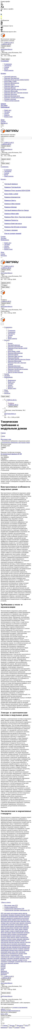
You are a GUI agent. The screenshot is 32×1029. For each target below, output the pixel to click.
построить (14, 944)
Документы (7, 65)
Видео (6, 69)
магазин (21, 931)
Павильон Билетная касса (12, 96)
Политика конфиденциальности (10, 1010)
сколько (20, 953)
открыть (3, 939)
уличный (14, 960)
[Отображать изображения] (2, 22)
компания (4, 929)
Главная (3, 964)
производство (25, 947)
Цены (3, 120)
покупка (11, 942)
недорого (14, 934)
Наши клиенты (8, 70)
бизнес (23, 915)
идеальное (28, 923)
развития (26, 948)
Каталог (3, 73)
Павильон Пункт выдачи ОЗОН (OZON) (16, 80)
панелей (17, 940)
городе (28, 921)
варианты (27, 916)
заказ (17, 923)
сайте (16, 952)
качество (26, 926)
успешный (11, 961)
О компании (5, 61)
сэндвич (12, 956)
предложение (22, 944)
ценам (29, 961)
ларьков (25, 929)
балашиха (12, 915)
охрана (14, 939)
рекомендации (13, 950)
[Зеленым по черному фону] (1, 18)
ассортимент (4, 915)
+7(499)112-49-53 (8, 42)
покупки (16, 942)
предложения (5, 945)
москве (14, 932)
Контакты (4, 123)
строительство (5, 956)
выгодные (10, 921)
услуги (25, 960)
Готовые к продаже (10, 99)
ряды (13, 952)
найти (9, 934)
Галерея (6, 67)
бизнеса (28, 915)
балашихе (18, 915)
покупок (27, 942)
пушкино (20, 948)
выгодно (19, 919)
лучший (16, 931)
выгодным (17, 921)
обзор (8, 937)
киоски (11, 927)
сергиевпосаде (13, 953)
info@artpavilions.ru (6, 49)
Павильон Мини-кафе (11, 91)
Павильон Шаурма (10, 88)
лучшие (11, 931)
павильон (19, 939)
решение (20, 950)
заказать (21, 923)
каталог (25, 924)
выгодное (26, 919)
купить (12, 929)
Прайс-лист (7, 110)
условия (20, 960)
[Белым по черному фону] (1, 13)
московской (19, 932)
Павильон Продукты (10, 94)
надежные (4, 934)
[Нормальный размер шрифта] (2, 5)
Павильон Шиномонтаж (11, 83)
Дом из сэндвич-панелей (11, 100)
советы (3, 955)
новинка (18, 936)
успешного (4, 961)
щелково (16, 963)
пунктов (15, 948)
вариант (20, 916)
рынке (9, 952)
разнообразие (5, 950)
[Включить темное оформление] (2, 161)
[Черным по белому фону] (1, 11)
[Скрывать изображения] (1, 24)
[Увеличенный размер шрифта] (2, 7)
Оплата (6, 113)
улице (27, 958)
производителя (16, 947)
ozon (5, 913)
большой (3, 916)
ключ (20, 927)
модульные (8, 932)
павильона (26, 939)
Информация (5, 107)
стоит (21, 955)
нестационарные (22, 934)
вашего (3, 918)
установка (17, 961)
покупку (22, 942)
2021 (2, 913)
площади (23, 940)
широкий (10, 963)
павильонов (4, 940)
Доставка (4, 105)
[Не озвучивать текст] (1, 30)
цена (25, 961)
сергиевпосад (5, 953)
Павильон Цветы (9, 84)
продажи (9, 947)
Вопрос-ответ (8, 116)
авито (8, 913)
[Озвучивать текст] (2, 28)
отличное (9, 939)
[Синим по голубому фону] (1, 15)
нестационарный (6, 936)
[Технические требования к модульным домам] (15, 442)
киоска (7, 927)
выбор (9, 919)
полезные (3, 944)
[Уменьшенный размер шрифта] (1, 3)
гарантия (23, 921)
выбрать (14, 919)
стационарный (14, 955)
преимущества (25, 945)
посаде (9, 944)
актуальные (14, 913)
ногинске (3, 937)
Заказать (3, 459)
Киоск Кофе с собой (10, 81)
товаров (17, 956)
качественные (19, 926)
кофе (8, 929)
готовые (3, 923)
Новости (7, 115)
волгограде (25, 918)
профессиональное (6, 948)
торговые (10, 958)
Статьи (3, 121)
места (26, 931)
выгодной (4, 921)
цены (5, 963)
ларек (16, 929)
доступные (12, 923)
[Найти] (2, 140)
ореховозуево (24, 937)
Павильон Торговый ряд (11, 78)
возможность (18, 918)
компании (26, 927)
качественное (10, 926)
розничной (4, 952)
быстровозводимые (12, 916)
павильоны (11, 940)
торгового (4, 958)
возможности (9, 918)
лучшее (6, 931)
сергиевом (22, 952)
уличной (3, 960)
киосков (16, 927)
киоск (2, 927)
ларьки (20, 929)
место (2, 932)
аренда (20, 913)
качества (3, 926)
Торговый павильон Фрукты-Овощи (15, 89)
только (22, 956)
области (12, 937)
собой (25, 953)
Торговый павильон (10, 76)
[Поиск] (2, 125)
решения (26, 950)
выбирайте (4, 919)
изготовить (11, 924)
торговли (27, 956)
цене (2, 963)
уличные (8, 960)
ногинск (24, 936)
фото (22, 961)
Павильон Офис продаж (11, 86)
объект (18, 937)
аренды (25, 913)
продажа (3, 947)
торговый (16, 958)
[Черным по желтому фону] (1, 17)
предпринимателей (15, 945)
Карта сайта (4, 1014)
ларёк (2, 931)
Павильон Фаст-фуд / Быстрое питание (16, 92)
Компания (4, 971)
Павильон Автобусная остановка (14, 97)
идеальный (4, 924)
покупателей (4, 942)
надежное (26, 932)
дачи (7, 923)
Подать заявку (5, 59)
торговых (22, 958)
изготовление (19, 924)
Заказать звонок (5, 46)
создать (7, 955)
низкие (13, 936)
